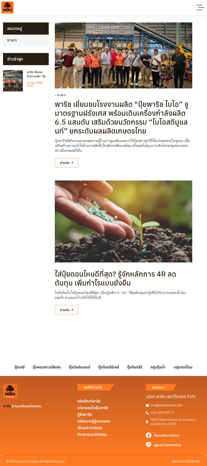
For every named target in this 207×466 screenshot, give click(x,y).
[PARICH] (7, 7)
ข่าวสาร (61, 95)
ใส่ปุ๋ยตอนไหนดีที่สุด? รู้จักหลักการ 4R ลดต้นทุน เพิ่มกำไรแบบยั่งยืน (115, 278)
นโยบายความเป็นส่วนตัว (186, 461)
